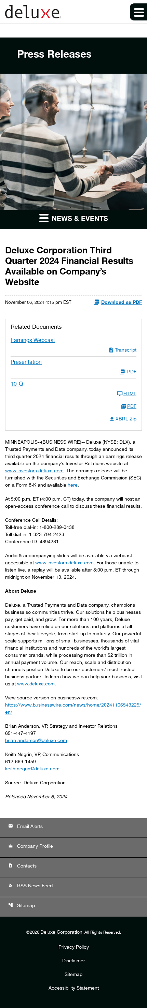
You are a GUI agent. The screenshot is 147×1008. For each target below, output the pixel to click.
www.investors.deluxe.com (34, 471)
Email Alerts (25, 826)
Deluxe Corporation (61, 932)
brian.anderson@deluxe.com (36, 741)
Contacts (22, 866)
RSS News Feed (30, 886)
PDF (131, 406)
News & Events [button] (79, 219)
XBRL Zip (126, 419)
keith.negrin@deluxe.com (32, 769)
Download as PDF (121, 302)
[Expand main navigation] (138, 11)
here (73, 485)
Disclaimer (73, 961)
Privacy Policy (73, 947)
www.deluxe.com (36, 684)
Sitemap (21, 905)
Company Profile (30, 846)
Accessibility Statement (74, 988)
